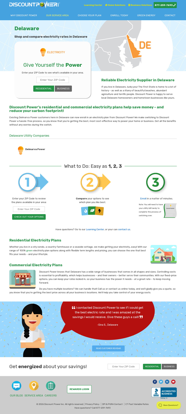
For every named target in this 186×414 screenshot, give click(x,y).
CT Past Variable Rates (137, 404)
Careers (51, 395)
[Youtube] (173, 382)
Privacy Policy (92, 404)
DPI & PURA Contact (112, 404)
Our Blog (16, 395)
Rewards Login (79, 389)
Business (63, 88)
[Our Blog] (16, 385)
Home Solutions (116, 5)
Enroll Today (119, 15)
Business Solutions (141, 5)
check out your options (29, 217)
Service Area (57, 15)
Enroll (143, 198)
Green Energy (146, 15)
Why (24, 15)
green (29, 250)
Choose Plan (89, 15)
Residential (44, 88)
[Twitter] (161, 382)
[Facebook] (155, 382)
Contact (170, 15)
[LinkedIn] (167, 382)
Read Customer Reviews (108, 348)
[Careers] (50, 385)
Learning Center (93, 5)
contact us (124, 229)
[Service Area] (34, 385)
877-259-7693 (164, 5)
